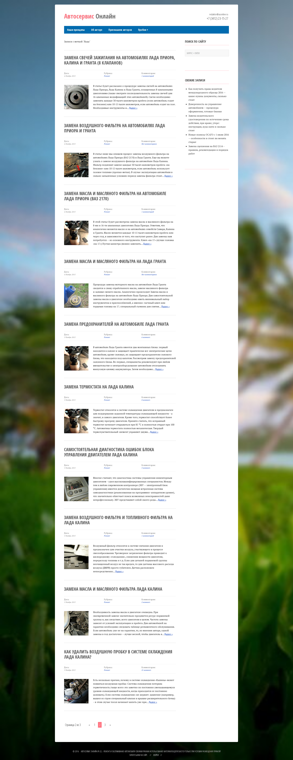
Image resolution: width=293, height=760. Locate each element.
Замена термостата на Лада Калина (99, 387)
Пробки (143, 29)
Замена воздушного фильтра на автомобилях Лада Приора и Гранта (114, 128)
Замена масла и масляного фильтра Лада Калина (113, 589)
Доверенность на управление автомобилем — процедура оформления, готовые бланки (205, 108)
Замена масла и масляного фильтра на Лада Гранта (115, 261)
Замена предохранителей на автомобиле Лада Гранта (116, 324)
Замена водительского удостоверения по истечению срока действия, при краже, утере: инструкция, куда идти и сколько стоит (208, 123)
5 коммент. (145, 468)
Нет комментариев (149, 144)
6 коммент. (145, 337)
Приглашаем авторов (120, 29)
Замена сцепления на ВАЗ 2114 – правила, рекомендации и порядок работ (208, 150)
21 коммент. (146, 670)
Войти (156, 755)
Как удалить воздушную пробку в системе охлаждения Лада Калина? (118, 654)
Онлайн (90, 16)
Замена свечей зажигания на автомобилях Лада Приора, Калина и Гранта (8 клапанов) (119, 60)
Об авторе (96, 29)
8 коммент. (145, 400)
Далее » (133, 107)
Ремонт (107, 76)
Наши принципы (76, 29)
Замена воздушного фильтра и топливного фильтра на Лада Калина (118, 519)
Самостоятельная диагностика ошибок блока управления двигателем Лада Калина (109, 452)
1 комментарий (147, 76)
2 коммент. (145, 602)
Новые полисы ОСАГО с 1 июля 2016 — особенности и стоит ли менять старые (208, 138)
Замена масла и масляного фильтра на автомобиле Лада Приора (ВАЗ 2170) (115, 195)
